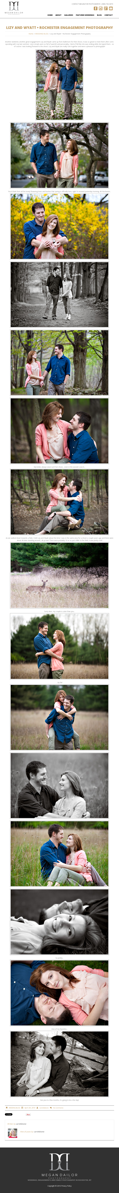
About (58, 15)
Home (50, 15)
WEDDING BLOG (41, 34)
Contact (108, 15)
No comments (58, 1108)
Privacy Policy (66, 1186)
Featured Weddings (85, 15)
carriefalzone (43, 1108)
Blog (99, 15)
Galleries (68, 15)
